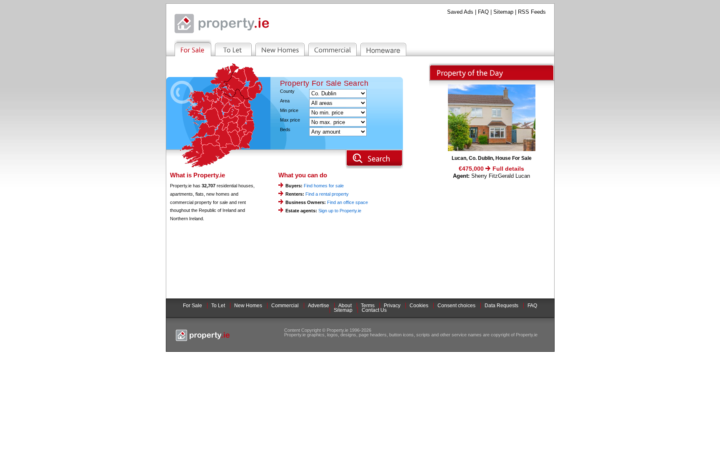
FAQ (483, 12)
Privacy (392, 305)
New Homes (248, 305)
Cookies (419, 305)
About (345, 305)
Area (285, 101)
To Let (218, 305)
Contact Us (374, 310)
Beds (285, 129)
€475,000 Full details (491, 168)
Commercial (285, 305)
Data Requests (501, 305)
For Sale (192, 305)
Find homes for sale (324, 185)
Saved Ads (460, 12)
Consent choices (456, 305)
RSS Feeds (532, 12)
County (287, 91)
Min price (289, 110)
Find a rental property (327, 193)
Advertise (318, 305)
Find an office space (347, 202)
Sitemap (503, 12)
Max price (290, 120)
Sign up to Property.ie (339, 210)
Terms (368, 305)
